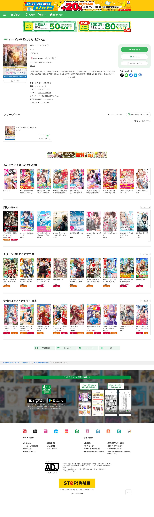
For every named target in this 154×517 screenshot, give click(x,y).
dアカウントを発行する (68, 490)
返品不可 (32, 66)
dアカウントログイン (29, 452)
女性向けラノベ (43, 89)
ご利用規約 (87, 443)
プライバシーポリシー (90, 446)
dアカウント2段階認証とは (92, 449)
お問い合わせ (27, 449)
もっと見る (144, 207)
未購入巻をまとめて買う (140, 114)
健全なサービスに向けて (114, 446)
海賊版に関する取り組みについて (94, 452)
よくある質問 (51, 446)
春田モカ (33, 45)
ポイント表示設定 (52, 449)
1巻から (137, 121)
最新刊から (146, 121)
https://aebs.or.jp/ (69, 471)
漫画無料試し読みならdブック (11, 362)
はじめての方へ (27, 443)
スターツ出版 (41, 86)
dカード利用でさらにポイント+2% (40, 62)
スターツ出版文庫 (44, 93)
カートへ (136, 57)
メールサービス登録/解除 (30, 446)
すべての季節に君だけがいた (26, 127)
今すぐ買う (136, 50)
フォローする (47, 45)
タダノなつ (42, 45)
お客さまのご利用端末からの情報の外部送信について (118, 452)
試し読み (16, 80)
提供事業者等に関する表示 (115, 443)
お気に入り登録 (116, 114)
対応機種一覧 (51, 443)
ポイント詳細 (50, 58)
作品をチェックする (136, 63)
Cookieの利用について (114, 449)
